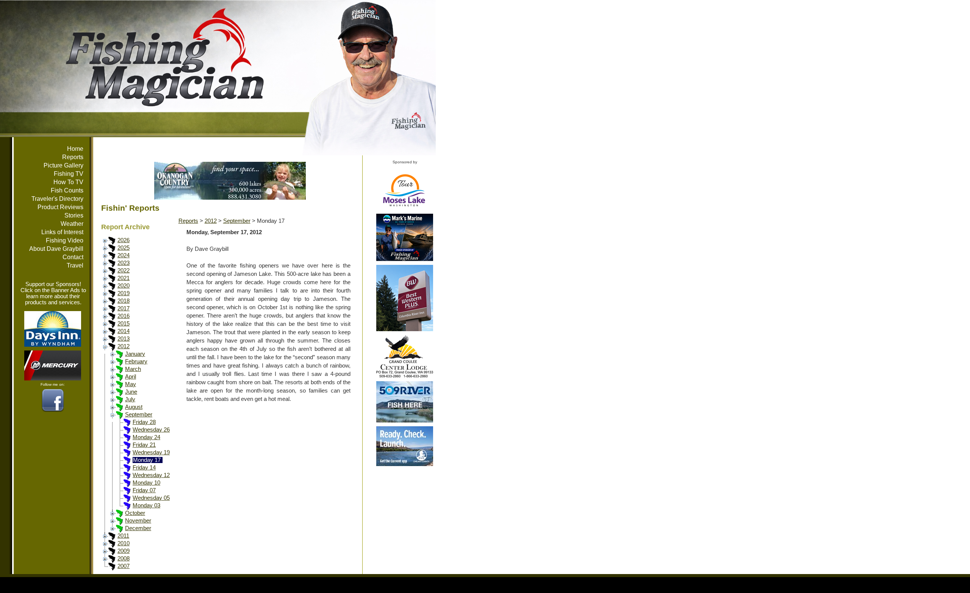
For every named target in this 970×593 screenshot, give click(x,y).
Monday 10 (146, 483)
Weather (72, 224)
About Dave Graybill (56, 249)
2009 (123, 551)
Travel (75, 265)
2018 (123, 301)
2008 (123, 558)
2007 (123, 566)
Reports (72, 157)
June (131, 392)
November (138, 521)
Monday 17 (147, 460)
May (130, 384)
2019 (123, 293)
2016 (123, 316)
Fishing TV (68, 174)
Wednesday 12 (151, 475)
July (130, 399)
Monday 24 (146, 437)
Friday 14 (144, 468)
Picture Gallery (63, 165)
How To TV (68, 182)
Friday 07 (144, 490)
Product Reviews (60, 207)
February (136, 361)
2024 (123, 255)
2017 (123, 308)
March (133, 369)
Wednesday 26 (151, 430)
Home (75, 149)
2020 (123, 286)
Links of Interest (62, 232)
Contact (73, 257)
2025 (123, 248)
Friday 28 (144, 422)
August (133, 407)
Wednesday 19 (151, 452)
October (135, 513)
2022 (123, 271)
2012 (123, 346)
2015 (123, 324)
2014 (123, 331)
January (135, 354)
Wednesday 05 (151, 498)
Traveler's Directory (57, 199)
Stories (73, 215)
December (138, 528)
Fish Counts (67, 190)
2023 (123, 263)
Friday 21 (144, 445)
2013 (123, 339)
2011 (123, 536)
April (130, 377)
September (138, 415)
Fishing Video (64, 240)
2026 (123, 240)
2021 (123, 278)
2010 (123, 543)
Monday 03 (146, 505)
